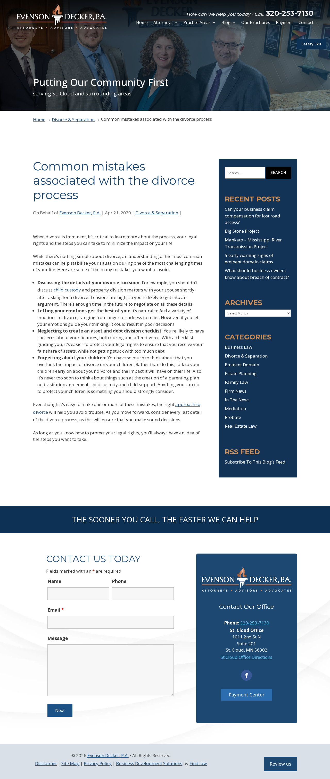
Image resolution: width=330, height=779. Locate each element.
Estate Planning (241, 373)
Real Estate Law (241, 426)
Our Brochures (255, 23)
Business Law (238, 347)
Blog (225, 23)
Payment (284, 23)
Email (55, 610)
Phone (119, 581)
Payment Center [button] (247, 695)
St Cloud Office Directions (246, 657)
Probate (233, 417)
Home (142, 23)
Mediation (235, 408)
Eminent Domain (242, 365)
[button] (325, 741)
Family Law (236, 382)
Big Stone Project (242, 231)
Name (54, 581)
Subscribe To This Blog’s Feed (255, 462)
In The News (237, 400)
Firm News (235, 391)
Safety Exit (311, 44)
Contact (306, 23)
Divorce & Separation (156, 213)
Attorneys (162, 23)
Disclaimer (46, 763)
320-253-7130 (290, 13)
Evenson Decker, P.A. (80, 213)
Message (57, 638)
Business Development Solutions (149, 763)
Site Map (70, 763)
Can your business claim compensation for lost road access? (252, 215)
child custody (67, 290)
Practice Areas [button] (197, 23)
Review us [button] (280, 764)
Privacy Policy (98, 763)
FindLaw (198, 763)
